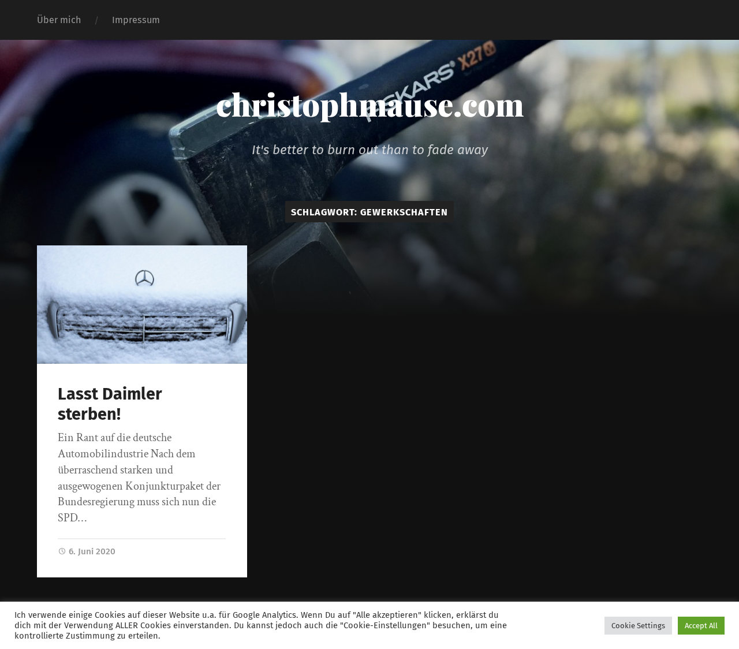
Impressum (136, 19)
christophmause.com (370, 104)
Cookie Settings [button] (638, 625)
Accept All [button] (701, 625)
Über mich (59, 19)
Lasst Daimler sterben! (110, 404)
